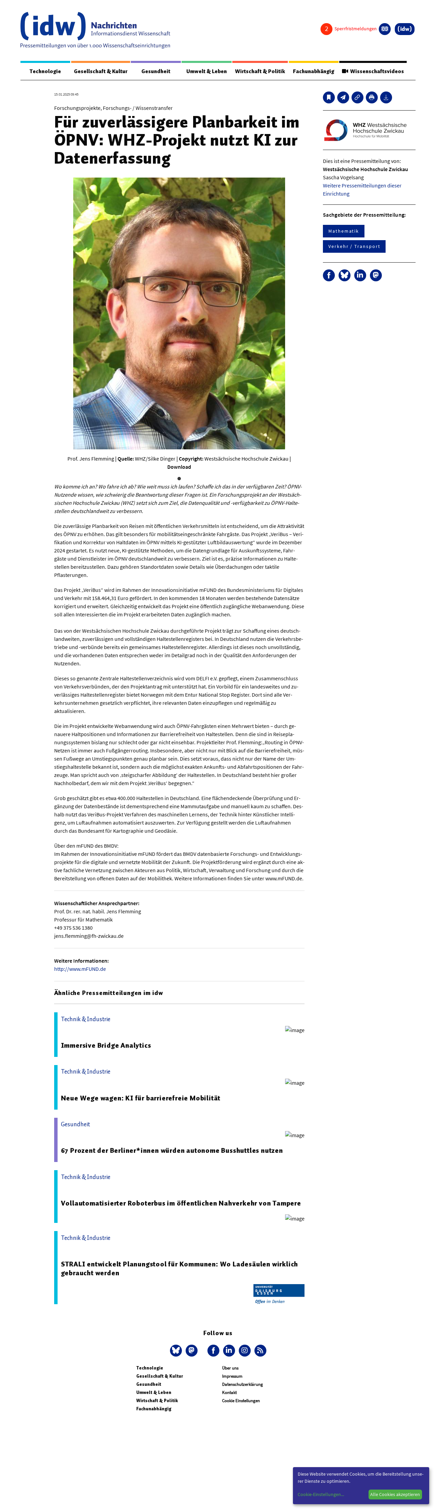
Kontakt (229, 1392)
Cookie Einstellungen (241, 1401)
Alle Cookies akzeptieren (395, 1494)
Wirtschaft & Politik (260, 71)
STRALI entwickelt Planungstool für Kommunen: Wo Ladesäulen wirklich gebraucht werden (179, 1268)
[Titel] (329, 97)
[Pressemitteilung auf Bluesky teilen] (345, 275)
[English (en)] (385, 29)
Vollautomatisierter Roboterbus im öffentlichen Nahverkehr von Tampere (181, 1203)
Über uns (230, 1368)
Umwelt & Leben (206, 71)
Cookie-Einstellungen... (321, 1494)
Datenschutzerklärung (242, 1384)
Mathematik (343, 231)
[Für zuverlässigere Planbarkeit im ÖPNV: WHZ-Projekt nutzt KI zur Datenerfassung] (343, 97)
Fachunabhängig (313, 71)
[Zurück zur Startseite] (95, 30)
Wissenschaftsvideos (376, 71)
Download (179, 466)
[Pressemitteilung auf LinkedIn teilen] (360, 275)
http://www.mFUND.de (80, 968)
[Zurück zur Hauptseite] (405, 29)
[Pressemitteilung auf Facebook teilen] (329, 275)
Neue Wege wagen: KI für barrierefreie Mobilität (141, 1098)
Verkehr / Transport (354, 246)
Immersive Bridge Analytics (106, 1045)
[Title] (357, 97)
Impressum (232, 1376)
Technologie (45, 71)
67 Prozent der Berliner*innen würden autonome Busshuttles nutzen (172, 1150)
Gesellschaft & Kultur (100, 71)
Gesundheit (155, 71)
